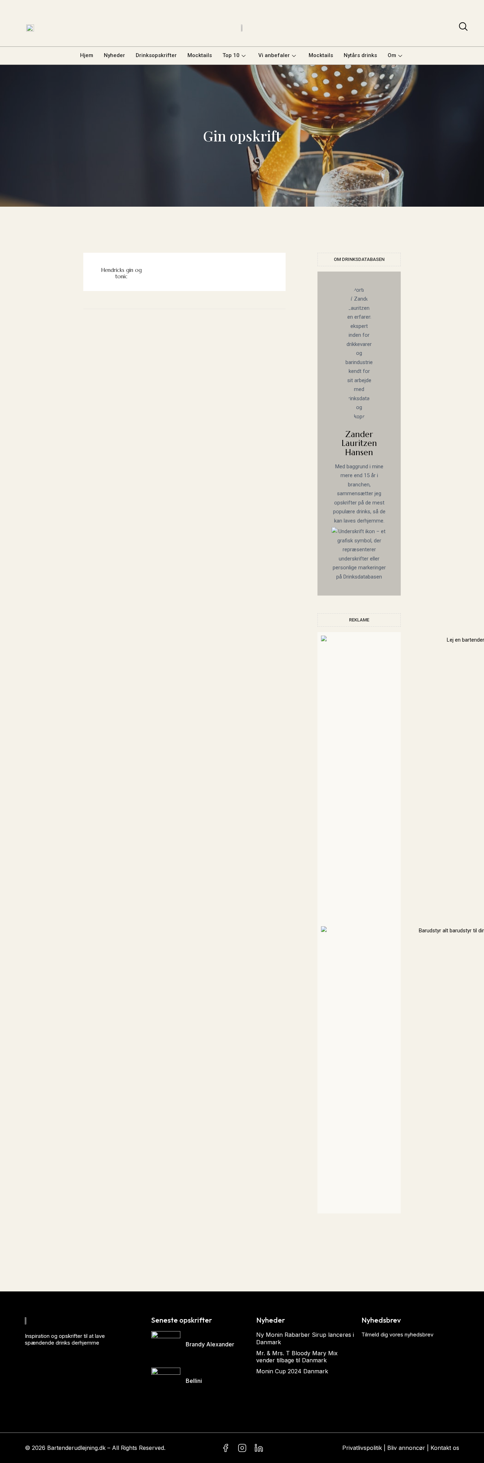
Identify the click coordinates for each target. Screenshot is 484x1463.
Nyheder (114, 55)
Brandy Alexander (210, 1344)
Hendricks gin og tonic (121, 273)
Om (392, 55)
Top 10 (231, 55)
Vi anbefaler (274, 55)
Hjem (86, 55)
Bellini (194, 1380)
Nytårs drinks (360, 55)
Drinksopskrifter (156, 55)
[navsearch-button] (463, 28)
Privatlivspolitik (362, 1447)
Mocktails (199, 55)
